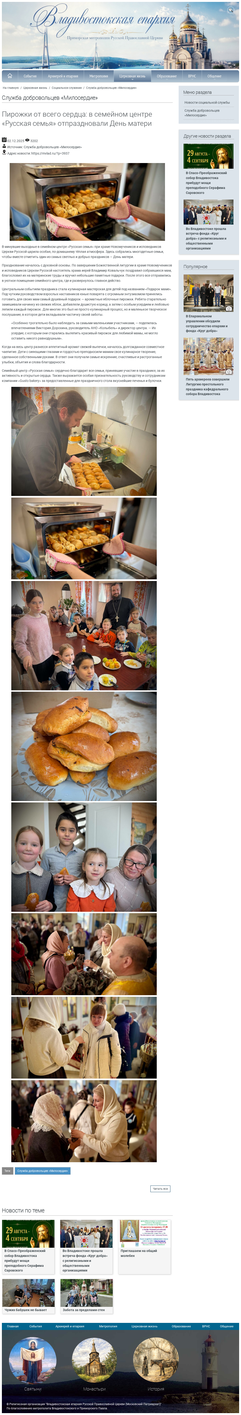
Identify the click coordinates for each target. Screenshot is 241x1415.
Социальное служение (67, 88)
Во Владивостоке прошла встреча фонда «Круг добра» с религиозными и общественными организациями (85, 1261)
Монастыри (94, 1388)
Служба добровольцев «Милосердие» (111, 88)
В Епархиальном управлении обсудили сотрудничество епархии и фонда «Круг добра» (207, 323)
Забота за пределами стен (84, 1310)
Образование (167, 76)
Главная (13, 1326)
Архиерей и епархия (63, 76)
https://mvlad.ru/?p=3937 (50, 153)
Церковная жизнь (132, 76)
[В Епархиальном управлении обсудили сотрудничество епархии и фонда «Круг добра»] (208, 311)
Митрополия (99, 76)
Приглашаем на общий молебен (139, 1253)
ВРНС (192, 76)
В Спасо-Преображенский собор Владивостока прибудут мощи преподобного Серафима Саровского (24, 1261)
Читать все (160, 1188)
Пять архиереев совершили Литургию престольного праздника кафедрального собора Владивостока (207, 386)
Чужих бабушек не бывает (26, 1310)
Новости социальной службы (207, 103)
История (156, 1388)
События (30, 76)
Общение (214, 76)
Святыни (32, 1388)
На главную (11, 88)
